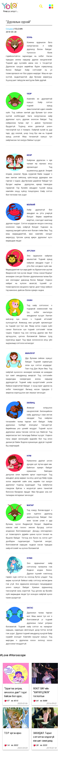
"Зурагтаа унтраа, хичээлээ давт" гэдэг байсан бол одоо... (15, 692)
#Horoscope (17, 655)
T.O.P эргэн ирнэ (12, 733)
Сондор (9, 29)
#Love (4, 655)
